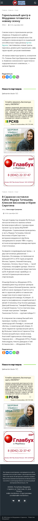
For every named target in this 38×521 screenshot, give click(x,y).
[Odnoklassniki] (3, 76)
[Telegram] (10, 76)
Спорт (16, 10)
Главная (4, 10)
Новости (10, 10)
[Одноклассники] (25, 501)
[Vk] (13, 501)
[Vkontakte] (7, 76)
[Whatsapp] (14, 76)
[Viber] (17, 76)
